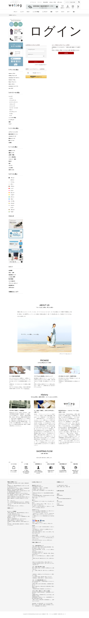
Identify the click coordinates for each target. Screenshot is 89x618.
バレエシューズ (12, 104)
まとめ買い (11, 167)
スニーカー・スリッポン (13, 107)
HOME (10, 15)
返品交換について (12, 274)
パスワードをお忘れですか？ (41, 64)
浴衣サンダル (11, 169)
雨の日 (10, 161)
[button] (36, 76)
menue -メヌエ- (12, 73)
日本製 (10, 142)
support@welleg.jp (60, 505)
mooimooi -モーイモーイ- (14, 77)
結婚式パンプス (12, 150)
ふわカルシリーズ (12, 136)
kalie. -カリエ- (12, 84)
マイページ (40, 2)
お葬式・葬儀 (11, 154)
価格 (74, 11)
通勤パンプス (11, 152)
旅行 (9, 163)
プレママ (10, 165)
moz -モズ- (11, 88)
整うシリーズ (11, 140)
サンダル (11, 113)
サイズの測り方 (12, 281)
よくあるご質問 (12, 276)
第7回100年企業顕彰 (72, 427)
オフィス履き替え (12, 157)
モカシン (11, 109)
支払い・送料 (11, 272)
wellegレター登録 (52, 2)
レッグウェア (44, 11)
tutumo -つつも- (12, 79)
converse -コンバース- (13, 86)
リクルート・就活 (12, 159)
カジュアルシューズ (12, 111)
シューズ (21, 11)
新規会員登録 (45, 2)
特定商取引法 (11, 285)
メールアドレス (31, 49)
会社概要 (10, 270)
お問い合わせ (59, 2)
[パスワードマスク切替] (43, 56)
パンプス (11, 98)
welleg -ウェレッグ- (13, 75)
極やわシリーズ (12, 138)
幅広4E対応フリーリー (13, 134)
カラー (68, 11)
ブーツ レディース (12, 100)
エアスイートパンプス (13, 131)
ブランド (15, 11)
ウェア (57, 11)
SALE (28, 11)
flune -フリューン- (12, 81)
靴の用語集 (11, 278)
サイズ (62, 11)
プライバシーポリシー (13, 283)
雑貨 (51, 11)
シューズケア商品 (36, 11)
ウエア (10, 123)
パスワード (30, 54)
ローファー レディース (13, 102)
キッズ (10, 115)
